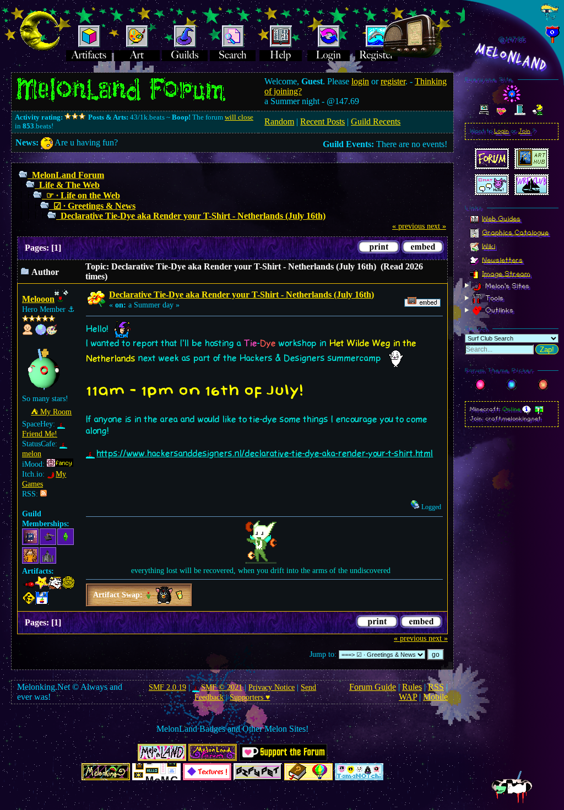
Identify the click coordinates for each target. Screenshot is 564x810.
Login (501, 131)
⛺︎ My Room (51, 412)
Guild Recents (375, 121)
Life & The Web (69, 185)
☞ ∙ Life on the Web (83, 195)
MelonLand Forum (68, 175)
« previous (408, 226)
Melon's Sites (506, 285)
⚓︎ (71, 309)
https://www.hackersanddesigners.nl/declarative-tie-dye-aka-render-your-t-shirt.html (264, 454)
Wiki (488, 245)
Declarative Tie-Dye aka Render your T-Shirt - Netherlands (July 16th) (193, 215)
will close (239, 117)
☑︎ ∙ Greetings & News (94, 205)
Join (524, 131)
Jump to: (323, 654)
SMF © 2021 (221, 687)
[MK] (40, 332)
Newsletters (502, 259)
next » (436, 226)
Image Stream (506, 273)
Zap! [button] (547, 349)
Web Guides (501, 218)
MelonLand (512, 57)
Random (279, 121)
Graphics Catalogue (515, 232)
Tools (493, 298)
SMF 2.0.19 (167, 687)
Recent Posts (322, 121)
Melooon (38, 299)
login (360, 81)
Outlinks (498, 310)
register (393, 81)
